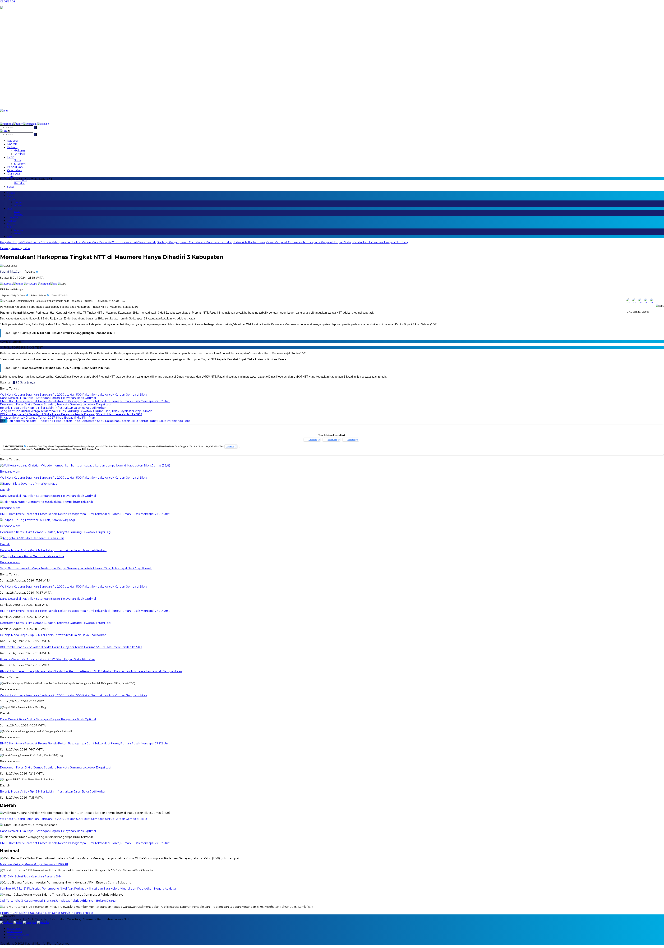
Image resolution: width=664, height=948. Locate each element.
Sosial (11, 186)
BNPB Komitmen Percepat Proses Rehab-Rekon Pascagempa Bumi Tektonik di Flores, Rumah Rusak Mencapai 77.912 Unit (85, 743)
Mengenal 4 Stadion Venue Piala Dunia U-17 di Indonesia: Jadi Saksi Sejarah (104, 242)
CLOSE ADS (8, 1)
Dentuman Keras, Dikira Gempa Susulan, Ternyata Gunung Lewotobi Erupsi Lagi (55, 767)
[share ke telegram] (44, 283)
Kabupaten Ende (68, 421)
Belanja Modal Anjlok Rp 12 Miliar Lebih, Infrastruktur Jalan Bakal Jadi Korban (53, 791)
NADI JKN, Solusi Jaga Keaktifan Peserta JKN (30, 876)
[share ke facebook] (6, 283)
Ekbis (10, 157)
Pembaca (20, 180)
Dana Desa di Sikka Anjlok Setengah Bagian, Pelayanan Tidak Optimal (48, 719)
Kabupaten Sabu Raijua (97, 421)
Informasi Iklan (14, 937)
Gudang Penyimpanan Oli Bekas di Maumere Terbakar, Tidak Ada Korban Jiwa (211, 242)
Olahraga (13, 173)
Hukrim (12, 147)
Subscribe (352, 439)
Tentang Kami (14, 928)
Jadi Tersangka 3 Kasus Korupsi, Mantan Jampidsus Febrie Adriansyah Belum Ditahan (58, 900)
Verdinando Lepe (179, 421)
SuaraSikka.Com (11, 271)
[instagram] (29, 123)
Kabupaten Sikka (126, 421)
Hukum (19, 150)
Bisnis (17, 160)
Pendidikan (15, 167)
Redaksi (19, 183)
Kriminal (19, 153)
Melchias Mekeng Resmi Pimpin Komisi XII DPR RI (34, 864)
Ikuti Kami (332, 439)
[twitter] (17, 123)
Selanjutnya (27, 382)
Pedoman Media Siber (18, 934)
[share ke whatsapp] (31, 283)
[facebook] (6, 123)
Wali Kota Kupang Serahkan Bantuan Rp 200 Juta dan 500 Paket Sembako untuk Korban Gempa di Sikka (73, 695)
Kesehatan (14, 170)
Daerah (12, 144)
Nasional (13, 140)
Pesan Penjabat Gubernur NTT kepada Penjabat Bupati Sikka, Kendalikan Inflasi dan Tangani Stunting (337, 242)
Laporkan (313, 439)
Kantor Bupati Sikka (152, 421)
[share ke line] (54, 283)
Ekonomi (20, 163)
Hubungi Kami (14, 931)
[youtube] (43, 123)
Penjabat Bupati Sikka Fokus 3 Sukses (26, 242)
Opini (10, 176)
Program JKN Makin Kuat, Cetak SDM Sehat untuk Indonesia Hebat (46, 912)
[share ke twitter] (18, 283)
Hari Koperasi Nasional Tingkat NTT (31, 421)
